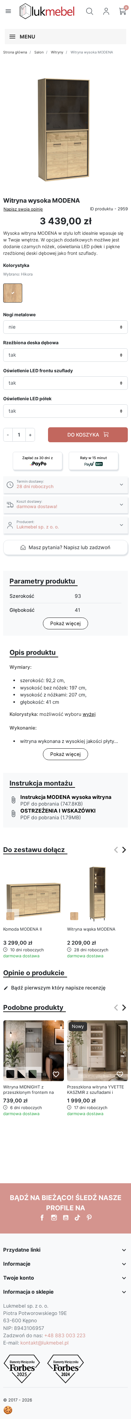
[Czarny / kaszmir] (21, 1074)
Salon (39, 52)
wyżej (89, 714)
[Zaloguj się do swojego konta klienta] (106, 11)
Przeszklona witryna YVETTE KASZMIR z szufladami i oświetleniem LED (95, 1092)
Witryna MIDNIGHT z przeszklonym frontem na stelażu (28, 1092)
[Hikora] (10, 916)
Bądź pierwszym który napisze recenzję (54, 988)
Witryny (57, 52)
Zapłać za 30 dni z (37, 458)
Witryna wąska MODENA (91, 929)
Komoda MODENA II (22, 929)
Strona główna (15, 52)
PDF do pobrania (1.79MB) (50, 817)
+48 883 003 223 (65, 1335)
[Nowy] (97, 1050)
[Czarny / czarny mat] (10, 1074)
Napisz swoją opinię (23, 209)
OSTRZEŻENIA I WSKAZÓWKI (58, 810)
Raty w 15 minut (93, 458)
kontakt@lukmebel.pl (44, 1343)
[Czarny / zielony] (33, 1074)
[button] (90, 11)
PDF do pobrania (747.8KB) (51, 804)
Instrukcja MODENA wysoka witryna (65, 797)
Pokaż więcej (65, 623)
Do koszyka (83, 435)
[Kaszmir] (74, 1074)
